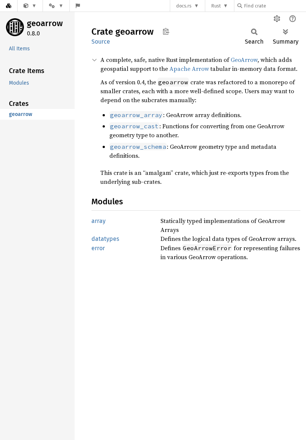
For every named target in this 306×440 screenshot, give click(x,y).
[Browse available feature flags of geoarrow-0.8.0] (78, 6)
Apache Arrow (189, 69)
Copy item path (166, 31)
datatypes (105, 238)
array (98, 220)
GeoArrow (244, 60)
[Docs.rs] (8, 6)
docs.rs (183, 6)
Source (100, 41)
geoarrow (45, 23)
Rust (216, 6)
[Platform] (56, 6)
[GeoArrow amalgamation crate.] (30, 6)
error (98, 248)
